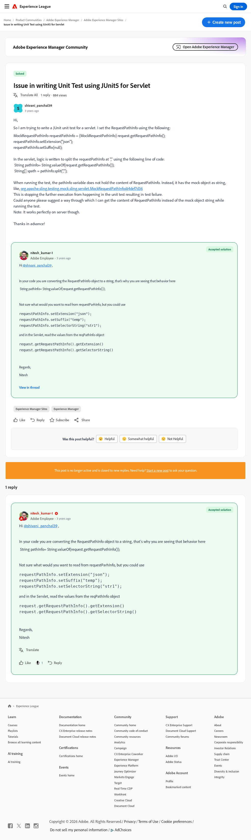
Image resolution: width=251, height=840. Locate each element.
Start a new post (158, 470)
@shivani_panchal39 (37, 265)
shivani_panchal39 (38, 105)
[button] (223, 22)
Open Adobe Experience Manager (208, 47)
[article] (124, 589)
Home (7, 20)
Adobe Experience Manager (62, 20)
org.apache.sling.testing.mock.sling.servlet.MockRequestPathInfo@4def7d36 (82, 188)
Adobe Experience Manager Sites (103, 20)
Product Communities (29, 20)
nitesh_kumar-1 (41, 253)
